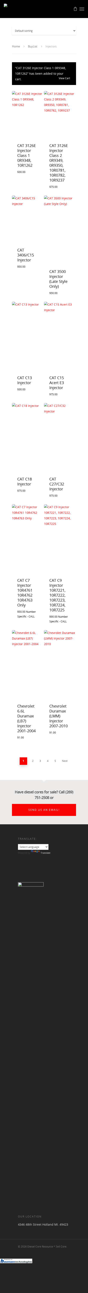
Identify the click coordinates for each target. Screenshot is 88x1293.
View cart (64, 78)
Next (64, 761)
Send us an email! (44, 810)
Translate (45, 853)
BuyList (32, 46)
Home (16, 46)
